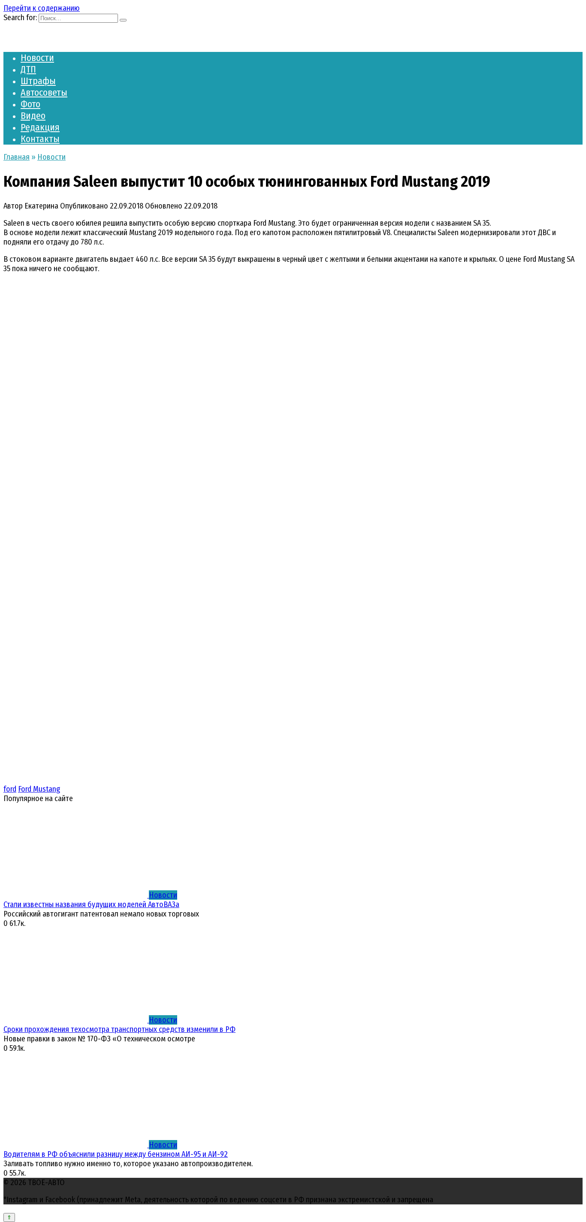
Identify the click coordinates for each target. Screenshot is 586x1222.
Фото (30, 104)
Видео (33, 115)
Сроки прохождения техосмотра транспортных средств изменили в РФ (119, 1029)
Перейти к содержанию (41, 8)
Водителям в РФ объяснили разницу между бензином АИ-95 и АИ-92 (115, 1154)
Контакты (40, 139)
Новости (37, 58)
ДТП (28, 69)
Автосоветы (44, 92)
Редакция (40, 127)
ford (9, 789)
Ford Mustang (39, 789)
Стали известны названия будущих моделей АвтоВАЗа (91, 904)
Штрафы (38, 81)
